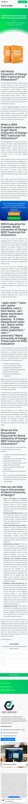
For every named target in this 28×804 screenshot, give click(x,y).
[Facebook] (2, 2)
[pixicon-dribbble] (10, 690)
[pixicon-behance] (13, 690)
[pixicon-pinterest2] (7, 690)
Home (14, 21)
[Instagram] (7, 2)
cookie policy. (10, 801)
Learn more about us (6, 639)
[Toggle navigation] (25, 6)
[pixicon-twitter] (2, 690)
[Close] (25, 800)
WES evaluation (7, 141)
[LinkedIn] (5, 2)
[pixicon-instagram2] (5, 690)
